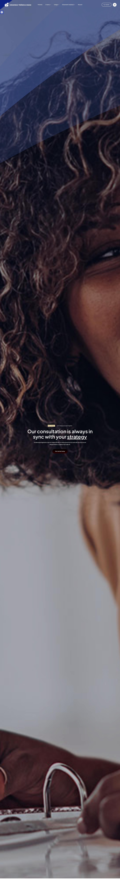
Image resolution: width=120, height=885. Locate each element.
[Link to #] (115, 5)
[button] (2, 12)
